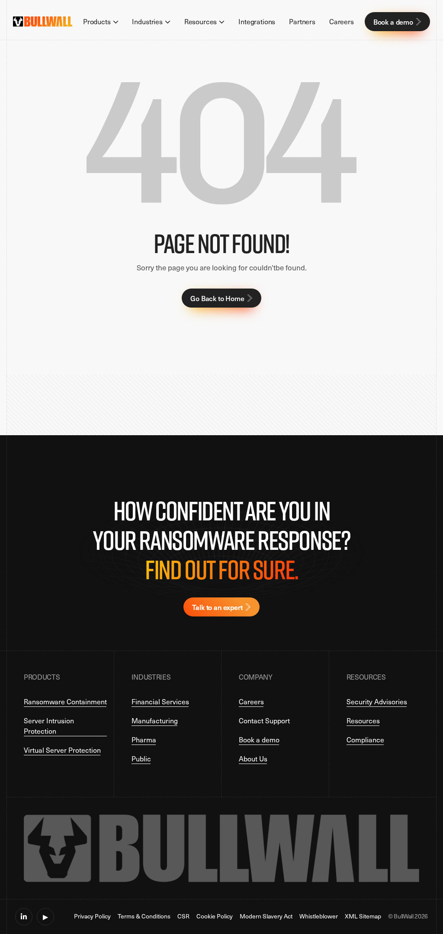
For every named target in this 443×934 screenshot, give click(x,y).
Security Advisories (377, 701)
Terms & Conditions (144, 916)
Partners (302, 21)
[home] (42, 21)
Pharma (144, 739)
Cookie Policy (214, 916)
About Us (253, 758)
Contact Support (264, 720)
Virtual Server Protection (62, 749)
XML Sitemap (363, 916)
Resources (363, 720)
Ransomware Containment (65, 701)
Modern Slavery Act (266, 916)
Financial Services (160, 701)
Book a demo (259, 739)
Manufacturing (155, 720)
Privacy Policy (92, 916)
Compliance (365, 739)
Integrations (256, 21)
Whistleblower (318, 916)
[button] (101, 21)
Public (141, 758)
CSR (183, 916)
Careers (341, 21)
